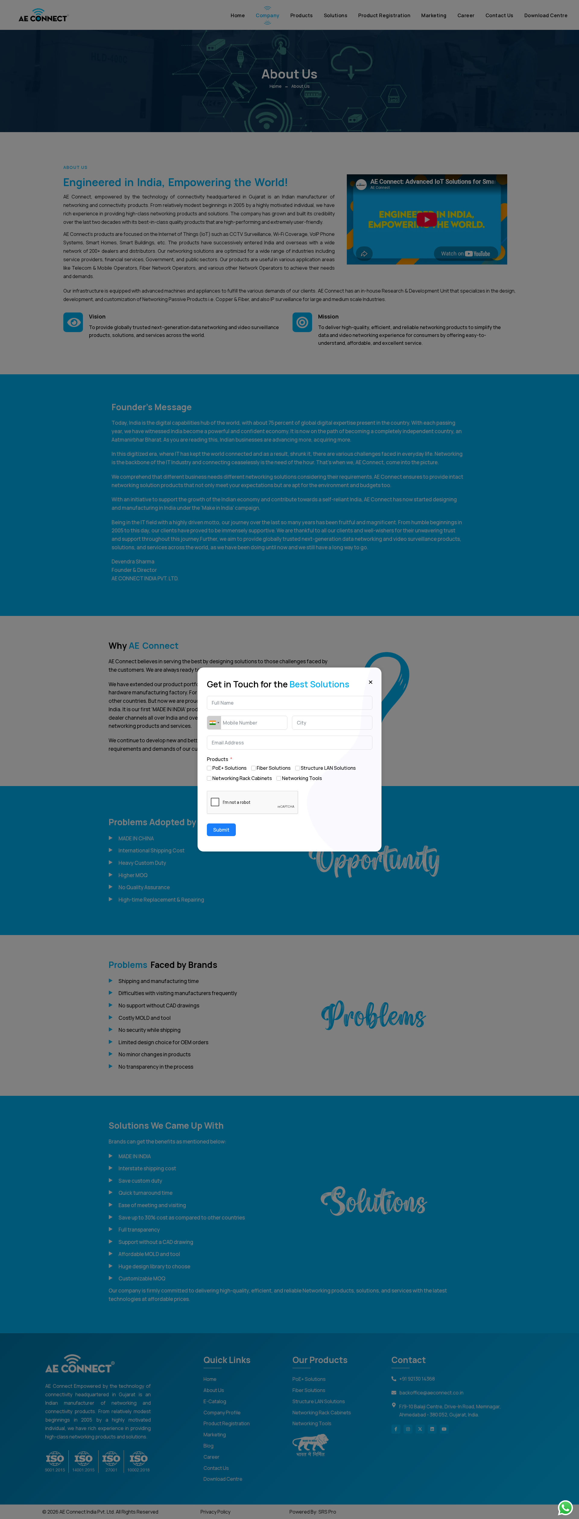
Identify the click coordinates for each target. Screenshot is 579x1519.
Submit (221, 829)
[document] (289, 759)
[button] (370, 681)
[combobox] (214, 722)
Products (217, 759)
